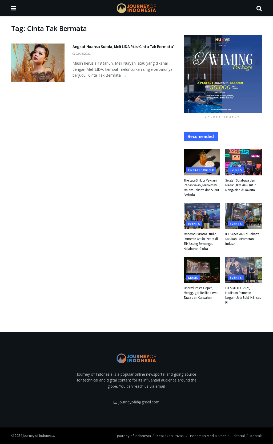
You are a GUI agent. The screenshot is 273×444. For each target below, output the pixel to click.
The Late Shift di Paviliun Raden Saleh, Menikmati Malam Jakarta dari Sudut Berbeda (201, 187)
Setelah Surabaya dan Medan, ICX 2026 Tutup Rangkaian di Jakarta (240, 185)
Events (236, 170)
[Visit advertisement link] (223, 74)
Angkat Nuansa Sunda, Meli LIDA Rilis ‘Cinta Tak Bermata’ (123, 46)
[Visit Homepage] (136, 8)
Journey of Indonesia (134, 435)
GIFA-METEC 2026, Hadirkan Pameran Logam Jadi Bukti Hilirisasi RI (243, 295)
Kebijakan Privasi (170, 435)
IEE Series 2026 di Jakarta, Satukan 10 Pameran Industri (242, 239)
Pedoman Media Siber (208, 435)
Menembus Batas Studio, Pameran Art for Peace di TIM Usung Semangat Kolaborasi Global (201, 241)
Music (193, 278)
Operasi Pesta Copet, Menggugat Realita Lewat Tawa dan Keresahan (201, 293)
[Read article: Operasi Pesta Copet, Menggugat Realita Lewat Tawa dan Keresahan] (202, 270)
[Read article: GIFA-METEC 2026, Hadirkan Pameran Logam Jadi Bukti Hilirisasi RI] (243, 270)
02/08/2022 (83, 54)
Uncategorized (201, 170)
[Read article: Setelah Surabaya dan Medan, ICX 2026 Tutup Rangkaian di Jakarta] (243, 162)
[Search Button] (259, 8)
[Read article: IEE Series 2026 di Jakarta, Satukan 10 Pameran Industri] (243, 216)
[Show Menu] (13, 8)
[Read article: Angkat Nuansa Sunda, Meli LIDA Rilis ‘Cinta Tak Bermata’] (38, 63)
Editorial (238, 435)
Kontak (256, 435)
